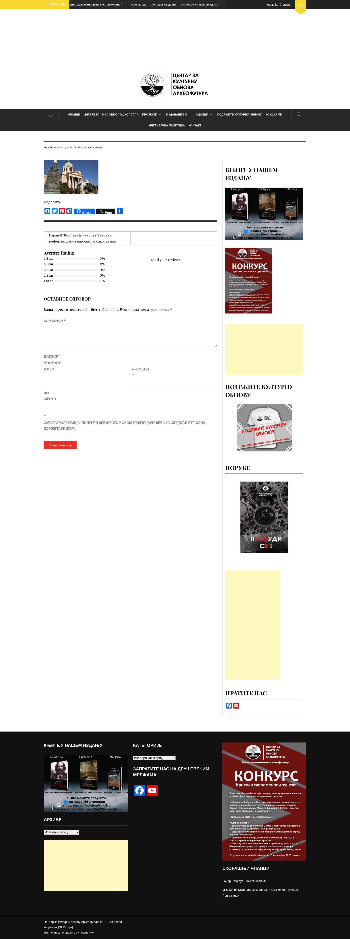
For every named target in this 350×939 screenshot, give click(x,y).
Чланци (74, 114)
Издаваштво (176, 114)
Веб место (50, 396)
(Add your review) (165, 260)
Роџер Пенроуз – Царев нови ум (244, 881)
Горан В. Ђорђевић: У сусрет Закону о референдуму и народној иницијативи (82, 238)
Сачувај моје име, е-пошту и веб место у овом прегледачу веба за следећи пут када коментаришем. (124, 426)
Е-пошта (140, 372)
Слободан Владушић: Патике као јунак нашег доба (128, 4)
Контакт (194, 125)
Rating (51, 356)
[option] (264, 517)
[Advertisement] (175, 44)
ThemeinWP (87, 932)
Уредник (97, 147)
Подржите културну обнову (239, 114)
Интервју (91, 114)
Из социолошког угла (120, 114)
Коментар (55, 321)
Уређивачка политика (167, 125)
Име (49, 369)
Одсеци (202, 114)
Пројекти (149, 114)
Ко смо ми (274, 114)
